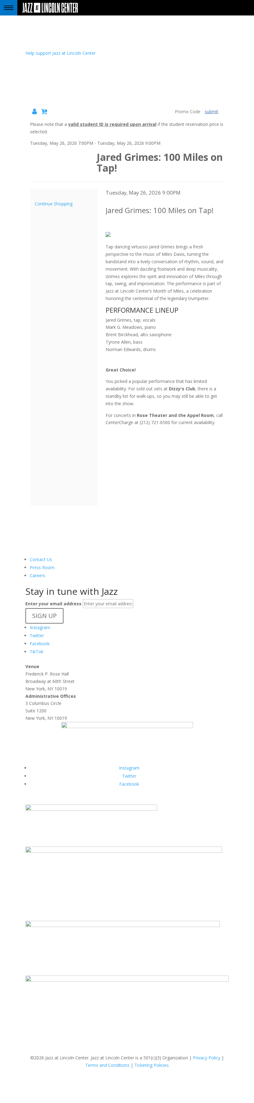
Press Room (42, 567)
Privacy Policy (206, 1058)
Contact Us (41, 559)
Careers (37, 575)
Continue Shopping (53, 204)
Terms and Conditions (107, 1065)
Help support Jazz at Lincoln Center (60, 53)
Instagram (40, 627)
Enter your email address (53, 604)
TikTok (36, 652)
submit (211, 111)
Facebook (40, 643)
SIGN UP (44, 616)
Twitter (37, 635)
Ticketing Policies (151, 1065)
